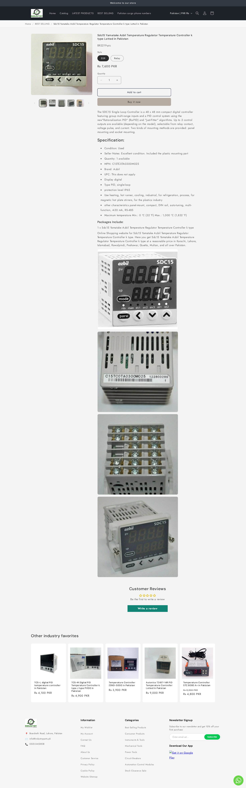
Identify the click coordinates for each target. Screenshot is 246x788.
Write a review (147, 608)
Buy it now (134, 102)
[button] (197, 13)
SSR (103, 58)
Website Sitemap (89, 776)
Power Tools (131, 752)
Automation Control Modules (139, 764)
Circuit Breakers (133, 758)
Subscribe (212, 737)
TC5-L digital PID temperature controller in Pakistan (47, 685)
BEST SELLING (42, 23)
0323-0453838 (37, 743)
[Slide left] (34, 103)
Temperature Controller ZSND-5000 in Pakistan (122, 684)
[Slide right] (88, 103)
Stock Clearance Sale (135, 770)
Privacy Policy (87, 764)
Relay (117, 58)
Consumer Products (134, 733)
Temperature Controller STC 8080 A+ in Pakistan (197, 684)
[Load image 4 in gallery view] (71, 103)
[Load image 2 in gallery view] (52, 103)
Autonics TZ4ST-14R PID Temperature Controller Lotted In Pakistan (159, 685)
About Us (85, 752)
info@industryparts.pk (40, 738)
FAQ (83, 745)
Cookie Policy (88, 770)
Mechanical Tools (133, 745)
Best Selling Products (135, 727)
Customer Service (89, 758)
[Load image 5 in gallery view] (80, 103)
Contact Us (86, 739)
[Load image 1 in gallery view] (43, 103)
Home (28, 23)
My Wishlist (86, 727)
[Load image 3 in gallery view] (61, 103)
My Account (87, 733)
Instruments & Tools (134, 739)
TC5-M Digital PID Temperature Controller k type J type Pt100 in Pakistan (85, 686)
